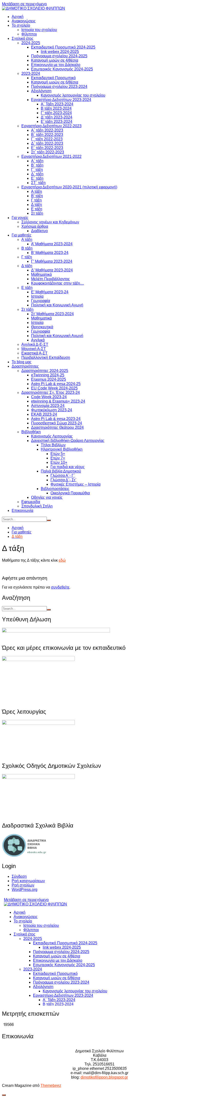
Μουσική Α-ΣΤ (33, 349)
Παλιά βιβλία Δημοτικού (61, 471)
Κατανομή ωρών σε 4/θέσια (54, 60)
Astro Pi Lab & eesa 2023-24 (56, 419)
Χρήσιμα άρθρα (34, 226)
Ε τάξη (36, 209)
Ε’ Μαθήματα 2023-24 (49, 292)
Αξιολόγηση (41, 91)
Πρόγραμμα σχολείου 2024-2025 (59, 56)
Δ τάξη (36, 205)
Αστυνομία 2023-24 (48, 406)
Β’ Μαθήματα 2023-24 (49, 253)
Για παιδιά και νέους (67, 467)
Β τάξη (27, 248)
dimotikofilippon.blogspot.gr (104, 1077)
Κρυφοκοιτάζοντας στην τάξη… (57, 283)
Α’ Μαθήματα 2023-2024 (52, 244)
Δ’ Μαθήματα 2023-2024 (52, 270)
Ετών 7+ (57, 458)
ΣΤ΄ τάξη (38, 183)
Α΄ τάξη (37, 161)
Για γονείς (20, 218)
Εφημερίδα (30, 502)
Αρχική (18, 17)
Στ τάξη (37, 213)
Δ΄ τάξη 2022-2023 (47, 143)
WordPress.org (24, 889)
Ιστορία (37, 296)
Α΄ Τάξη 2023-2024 (57, 104)
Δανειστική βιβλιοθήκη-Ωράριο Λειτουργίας (67, 441)
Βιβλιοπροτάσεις (55, 489)
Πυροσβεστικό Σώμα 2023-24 (56, 423)
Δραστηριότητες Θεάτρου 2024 (57, 427)
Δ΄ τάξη (37, 174)
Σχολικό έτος (22, 38)
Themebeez (51, 1085)
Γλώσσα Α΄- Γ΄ (62, 475)
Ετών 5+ (57, 454)
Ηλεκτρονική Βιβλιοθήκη (62, 449)
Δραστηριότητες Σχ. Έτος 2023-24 (50, 392)
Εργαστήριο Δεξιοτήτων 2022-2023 (51, 126)
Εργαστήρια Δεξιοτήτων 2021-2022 (51, 156)
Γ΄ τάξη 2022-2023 (47, 139)
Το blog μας (22, 362)
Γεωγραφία (40, 301)
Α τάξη (36, 191)
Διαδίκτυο (39, 231)
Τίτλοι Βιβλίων (53, 445)
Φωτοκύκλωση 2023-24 (51, 410)
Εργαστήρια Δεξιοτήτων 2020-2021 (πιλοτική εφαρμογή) (69, 187)
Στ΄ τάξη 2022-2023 (47, 152)
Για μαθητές (22, 235)
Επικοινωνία (22, 510)
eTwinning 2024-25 (47, 375)
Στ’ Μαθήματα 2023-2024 (52, 314)
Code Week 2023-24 (49, 397)
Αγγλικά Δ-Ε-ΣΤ (34, 344)
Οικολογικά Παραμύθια (70, 493)
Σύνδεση (19, 876)
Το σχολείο (21, 25)
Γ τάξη (36, 200)
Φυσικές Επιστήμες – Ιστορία (75, 484)
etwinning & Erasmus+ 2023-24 (58, 401)
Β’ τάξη (37, 196)
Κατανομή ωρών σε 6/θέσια (54, 82)
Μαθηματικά (41, 274)
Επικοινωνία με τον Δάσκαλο (55, 65)
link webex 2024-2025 (60, 52)
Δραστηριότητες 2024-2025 (44, 371)
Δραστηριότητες (25, 366)
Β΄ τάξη (37, 165)
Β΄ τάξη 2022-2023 (47, 135)
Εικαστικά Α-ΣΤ (34, 353)
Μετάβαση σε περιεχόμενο (24, 4)
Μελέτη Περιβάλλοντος (50, 279)
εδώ (62, 560)
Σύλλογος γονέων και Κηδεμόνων (50, 222)
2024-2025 (30, 43)
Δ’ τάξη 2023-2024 (56, 117)
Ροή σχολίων (23, 885)
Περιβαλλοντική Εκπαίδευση (45, 357)
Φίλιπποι (29, 34)
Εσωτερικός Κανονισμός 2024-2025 (62, 69)
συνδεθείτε (60, 587)
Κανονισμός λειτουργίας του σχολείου (73, 95)
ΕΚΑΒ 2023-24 (44, 414)
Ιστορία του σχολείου (39, 30)
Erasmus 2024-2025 (48, 379)
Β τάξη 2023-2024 (56, 108)
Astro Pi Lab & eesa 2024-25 (56, 384)
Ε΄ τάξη (37, 178)
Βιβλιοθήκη (31, 432)
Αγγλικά (38, 340)
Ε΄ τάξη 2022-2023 (47, 148)
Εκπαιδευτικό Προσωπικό (53, 78)
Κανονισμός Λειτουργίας (52, 436)
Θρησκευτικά (42, 327)
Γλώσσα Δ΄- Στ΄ (63, 480)
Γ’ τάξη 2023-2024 (56, 113)
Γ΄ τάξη (37, 170)
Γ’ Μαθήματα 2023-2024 (51, 261)
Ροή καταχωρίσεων (28, 881)
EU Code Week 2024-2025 (54, 388)
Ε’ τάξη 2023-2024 (56, 121)
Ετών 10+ (58, 462)
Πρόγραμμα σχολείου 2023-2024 (59, 86)
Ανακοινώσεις (24, 21)
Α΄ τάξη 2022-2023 (47, 130)
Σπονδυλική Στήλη (37, 506)
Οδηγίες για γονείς (47, 497)
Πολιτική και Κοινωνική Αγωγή (57, 305)
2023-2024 (30, 73)
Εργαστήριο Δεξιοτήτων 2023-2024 (61, 100)
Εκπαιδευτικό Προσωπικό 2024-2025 (63, 47)
